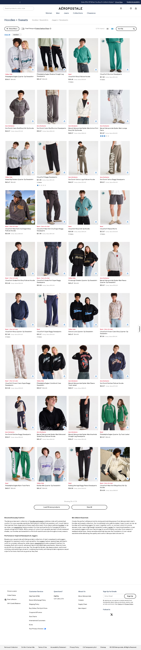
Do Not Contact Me (27, 647)
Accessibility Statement (58, 647)
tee (100, 529)
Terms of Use (42, 647)
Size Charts (33, 616)
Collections (78, 13)
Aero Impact (82, 608)
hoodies (61, 525)
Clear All (7, 35)
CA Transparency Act (90, 647)
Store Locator (12, 591)
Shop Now (87, 2)
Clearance (91, 13)
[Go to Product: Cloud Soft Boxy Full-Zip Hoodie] (83, 234)
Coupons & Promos (35, 612)
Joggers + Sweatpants (60, 20)
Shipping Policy (34, 604)
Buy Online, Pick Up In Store (38, 608)
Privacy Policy (129, 604)
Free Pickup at (37, 28)
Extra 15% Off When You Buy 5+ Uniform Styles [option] (70, 2)
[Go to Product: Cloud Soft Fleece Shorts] (115, 234)
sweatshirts (18, 527)
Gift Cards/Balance (13, 603)
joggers (42, 541)
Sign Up (130, 596)
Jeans (66, 13)
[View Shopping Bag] (136, 8)
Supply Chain (82, 604)
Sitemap (103, 647)
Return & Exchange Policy (37, 600)
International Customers (37, 620)
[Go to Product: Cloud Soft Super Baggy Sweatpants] (52, 337)
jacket (111, 527)
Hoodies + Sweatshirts (40, 20)
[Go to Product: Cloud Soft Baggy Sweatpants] (52, 183)
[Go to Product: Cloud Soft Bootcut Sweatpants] (115, 80)
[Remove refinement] (19, 34)
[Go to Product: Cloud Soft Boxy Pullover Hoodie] (83, 82)
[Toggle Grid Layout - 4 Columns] (112, 28)
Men (58, 13)
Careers (81, 600)
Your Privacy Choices (36, 629)
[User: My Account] (121, 8)
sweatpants (39, 543)
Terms (120, 604)
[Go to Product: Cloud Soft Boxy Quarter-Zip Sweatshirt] (20, 337)
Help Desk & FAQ (34, 596)
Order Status (11, 595)
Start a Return (12, 599)
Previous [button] (20, 2)
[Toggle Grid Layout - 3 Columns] (107, 28)
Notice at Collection (11, 647)
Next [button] (120, 2)
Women (49, 13)
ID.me (31, 625)
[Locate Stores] (131, 8)
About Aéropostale (84, 596)
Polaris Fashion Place (42, 28)
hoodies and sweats (37, 521)
